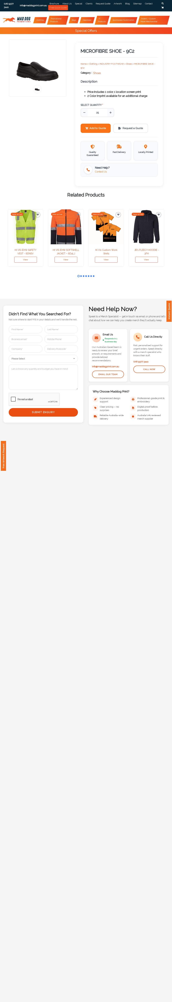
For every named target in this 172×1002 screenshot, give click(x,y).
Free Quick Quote (58, 7)
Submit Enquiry (43, 412)
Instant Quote (169, 311)
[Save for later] (37, 214)
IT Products (102, 20)
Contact (149, 3)
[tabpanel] (25, 238)
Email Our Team (108, 374)
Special (78, 3)
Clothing (40, 20)
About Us (67, 3)
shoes (97, 73)
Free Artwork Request (3, 455)
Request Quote (103, 3)
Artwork (118, 3)
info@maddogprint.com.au (105, 366)
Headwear (87, 20)
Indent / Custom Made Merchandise (148, 20)
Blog (127, 3)
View (25, 259)
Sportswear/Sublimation (123, 20)
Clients (89, 3)
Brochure (54, 3)
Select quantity (92, 105)
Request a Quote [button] (133, 128)
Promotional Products (56, 20)
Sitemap (137, 3)
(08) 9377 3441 (140, 361)
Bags (74, 20)
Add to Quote (98, 128)
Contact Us (101, 171)
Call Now (149, 369)
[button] (163, 4)
